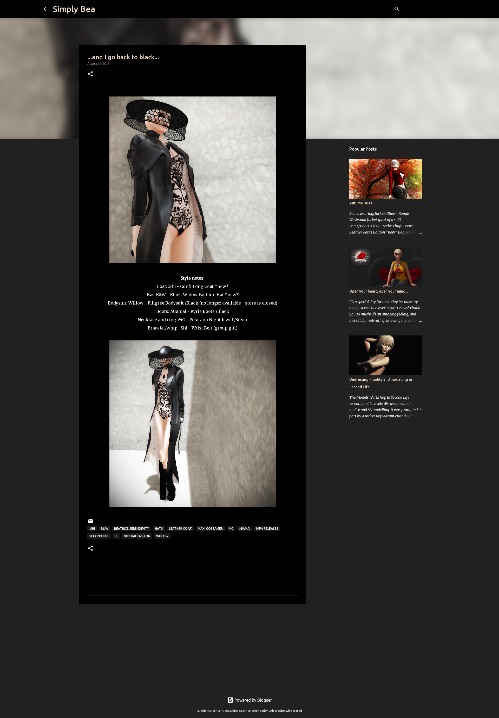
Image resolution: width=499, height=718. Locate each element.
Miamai (178, 311)
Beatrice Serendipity (131, 528)
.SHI (92, 528)
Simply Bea (74, 9)
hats (159, 528)
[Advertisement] (192, 648)
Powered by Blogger (252, 700)
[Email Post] (90, 523)
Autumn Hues (360, 203)
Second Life (99, 536)
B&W (161, 294)
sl (116, 536)
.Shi (172, 286)
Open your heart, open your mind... (378, 291)
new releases (267, 528)
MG (181, 319)
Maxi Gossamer (210, 528)
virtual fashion (137, 536)
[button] (90, 74)
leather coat (180, 528)
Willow (162, 536)
